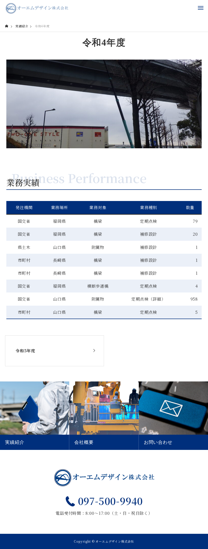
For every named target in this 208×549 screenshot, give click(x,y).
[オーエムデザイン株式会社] (37, 7)
